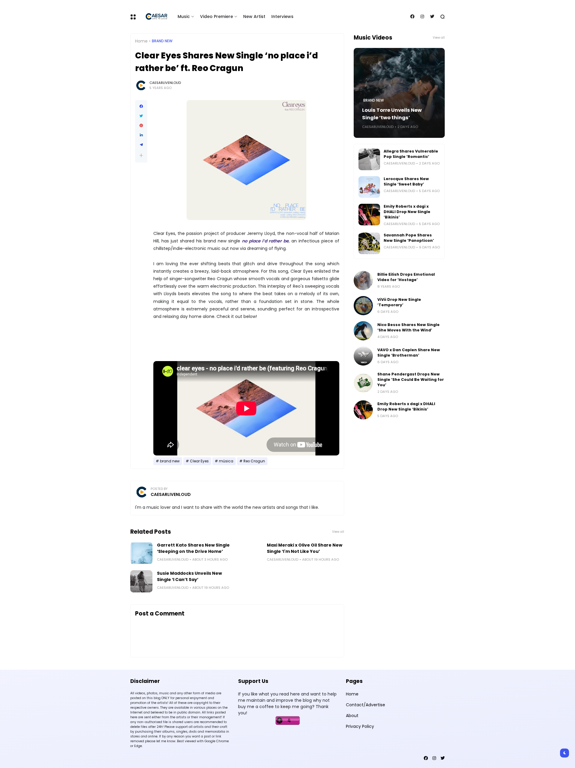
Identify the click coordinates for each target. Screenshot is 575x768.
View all (338, 531)
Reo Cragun (254, 461)
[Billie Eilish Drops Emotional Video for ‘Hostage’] (363, 280)
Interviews (282, 16)
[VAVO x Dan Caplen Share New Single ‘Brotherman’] (363, 356)
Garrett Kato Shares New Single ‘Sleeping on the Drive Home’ (193, 548)
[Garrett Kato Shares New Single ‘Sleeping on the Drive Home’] (141, 553)
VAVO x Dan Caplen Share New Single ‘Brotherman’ (408, 352)
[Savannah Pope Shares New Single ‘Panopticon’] (369, 243)
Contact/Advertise (365, 705)
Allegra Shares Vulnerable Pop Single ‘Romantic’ (411, 154)
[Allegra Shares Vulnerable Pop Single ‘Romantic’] (369, 159)
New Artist (254, 16)
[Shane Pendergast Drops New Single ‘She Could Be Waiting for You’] (363, 383)
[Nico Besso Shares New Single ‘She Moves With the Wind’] (363, 330)
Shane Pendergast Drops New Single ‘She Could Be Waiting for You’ (410, 379)
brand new (162, 41)
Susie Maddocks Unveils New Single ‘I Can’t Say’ (189, 576)
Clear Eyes (199, 461)
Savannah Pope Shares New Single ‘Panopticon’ (409, 238)
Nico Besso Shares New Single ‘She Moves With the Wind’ (408, 327)
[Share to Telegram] (141, 145)
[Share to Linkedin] (141, 135)
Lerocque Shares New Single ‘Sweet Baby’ (406, 181)
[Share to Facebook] (141, 106)
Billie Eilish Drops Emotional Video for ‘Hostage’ (406, 277)
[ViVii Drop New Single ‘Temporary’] (363, 305)
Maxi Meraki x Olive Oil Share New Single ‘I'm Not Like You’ (304, 548)
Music (184, 16)
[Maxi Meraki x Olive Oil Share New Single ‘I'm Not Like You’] (251, 553)
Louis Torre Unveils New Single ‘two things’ (392, 114)
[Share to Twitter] (141, 116)
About (352, 716)
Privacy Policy (360, 726)
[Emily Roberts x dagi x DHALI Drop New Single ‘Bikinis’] (369, 214)
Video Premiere (216, 16)
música (226, 461)
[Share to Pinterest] (141, 125)
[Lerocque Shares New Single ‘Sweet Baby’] (369, 187)
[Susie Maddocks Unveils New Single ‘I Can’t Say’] (141, 581)
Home (141, 41)
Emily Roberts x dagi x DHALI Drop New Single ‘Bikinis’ (407, 212)
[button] (141, 155)
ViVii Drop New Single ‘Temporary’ (399, 302)
